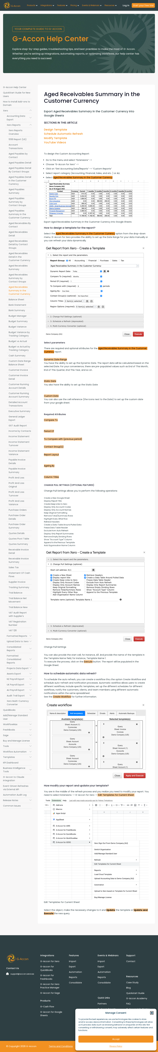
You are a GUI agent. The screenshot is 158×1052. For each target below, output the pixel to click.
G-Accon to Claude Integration (13, 778)
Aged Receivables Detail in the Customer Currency (19, 257)
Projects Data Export (19, 668)
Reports (73, 977)
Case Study (132, 982)
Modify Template (55, 138)
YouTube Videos (55, 142)
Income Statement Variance (19, 452)
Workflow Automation (17, 751)
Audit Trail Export (19, 695)
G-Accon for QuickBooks (47, 968)
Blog (128, 987)
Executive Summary (19, 411)
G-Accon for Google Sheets (51, 1013)
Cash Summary (17, 355)
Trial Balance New (18, 607)
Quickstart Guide (135, 993)
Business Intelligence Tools (17, 770)
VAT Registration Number (17, 623)
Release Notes (17, 800)
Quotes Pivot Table (19, 538)
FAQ (128, 1003)
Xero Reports (19, 125)
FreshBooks (17, 729)
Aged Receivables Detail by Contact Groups (18, 244)
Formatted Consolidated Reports (19, 659)
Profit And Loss (16, 477)
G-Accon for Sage (50, 993)
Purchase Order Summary (17, 526)
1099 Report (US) (18, 139)
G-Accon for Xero (49, 961)
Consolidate (75, 982)
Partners (102, 1003)
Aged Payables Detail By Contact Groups (20, 170)
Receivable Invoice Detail (19, 551)
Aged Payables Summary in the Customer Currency (19, 214)
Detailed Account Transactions (18, 404)
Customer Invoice (18, 370)
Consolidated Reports (19, 648)
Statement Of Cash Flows (19, 574)
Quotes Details (17, 533)
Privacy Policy (116, 1046)
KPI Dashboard (10, 762)
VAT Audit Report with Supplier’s (18, 614)
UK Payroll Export (19, 684)
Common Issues (12, 805)
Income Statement (19, 436)
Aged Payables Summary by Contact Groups (17, 202)
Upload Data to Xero (19, 641)
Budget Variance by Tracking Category (19, 334)
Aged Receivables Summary (18, 267)
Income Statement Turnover (19, 443)
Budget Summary (18, 321)
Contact (130, 961)
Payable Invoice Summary (17, 470)
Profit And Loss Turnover (16, 493)
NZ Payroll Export (19, 679)
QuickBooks (17, 710)
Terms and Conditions (61, 1046)
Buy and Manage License (16, 740)
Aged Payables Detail (20, 162)
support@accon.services (22, 974)
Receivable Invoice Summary (19, 560)
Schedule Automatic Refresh (63, 134)
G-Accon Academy (136, 998)
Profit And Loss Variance (16, 502)
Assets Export (19, 673)
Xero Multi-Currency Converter (18, 702)
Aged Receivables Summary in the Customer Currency (19, 290)
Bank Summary (17, 310)
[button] (151, 1012)
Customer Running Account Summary (19, 395)
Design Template (55, 129)
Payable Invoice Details (17, 461)
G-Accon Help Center (14, 87)
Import (72, 961)
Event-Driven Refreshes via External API (15, 787)
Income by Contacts (20, 431)
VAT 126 (13, 630)
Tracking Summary (19, 587)
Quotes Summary (18, 544)
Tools (17, 746)
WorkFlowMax (17, 724)
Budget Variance (18, 326)
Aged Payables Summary (16, 191)
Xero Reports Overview (15, 132)
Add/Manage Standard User (15, 717)
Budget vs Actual (18, 341)
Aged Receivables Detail (18, 233)
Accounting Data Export (19, 117)
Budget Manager (18, 315)
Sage (17, 735)
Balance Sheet (16, 299)
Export (72, 966)
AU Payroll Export (19, 690)
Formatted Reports (19, 636)
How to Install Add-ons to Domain (16, 103)
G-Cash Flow (47, 1006)
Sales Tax (14, 567)
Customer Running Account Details (19, 386)
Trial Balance (15, 592)
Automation (75, 972)
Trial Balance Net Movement (18, 600)
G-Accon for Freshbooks (47, 977)
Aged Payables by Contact (18, 155)
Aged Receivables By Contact (20, 225)
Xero (17, 110)
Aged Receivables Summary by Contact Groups (18, 278)
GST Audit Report (18, 425)
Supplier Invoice (17, 581)
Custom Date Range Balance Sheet (20, 362)
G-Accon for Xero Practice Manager (49, 986)
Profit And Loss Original (16, 485)
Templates (17, 757)
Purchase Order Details (17, 517)
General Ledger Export (17, 418)
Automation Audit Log (15, 794)
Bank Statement (17, 304)
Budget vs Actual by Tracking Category (19, 348)
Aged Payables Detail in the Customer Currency (20, 180)
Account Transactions (16, 146)
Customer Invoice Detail (18, 377)
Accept (115, 1039)
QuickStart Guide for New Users (16, 94)
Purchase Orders (18, 509)
